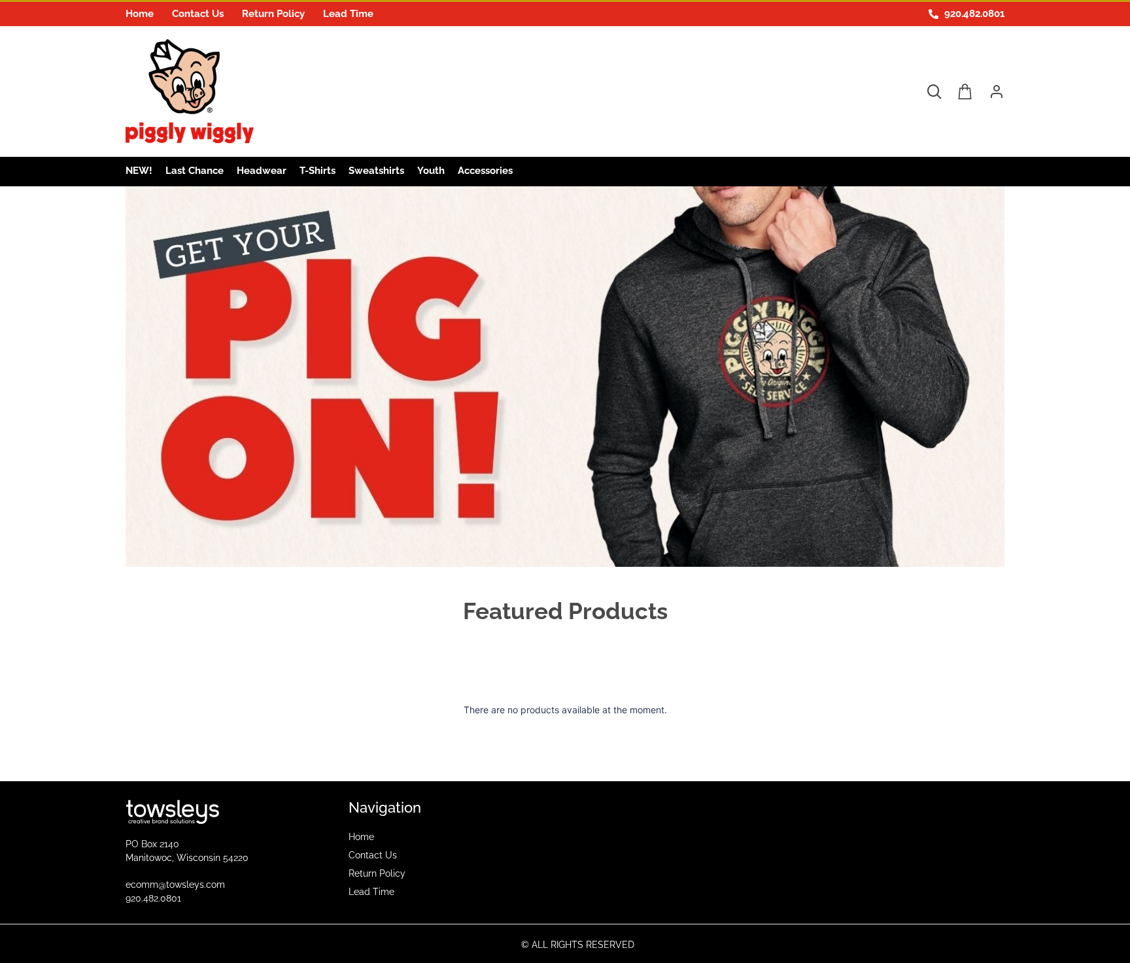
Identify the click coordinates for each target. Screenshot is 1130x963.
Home (140, 14)
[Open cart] (965, 91)
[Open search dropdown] (934, 91)
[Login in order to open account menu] (991, 91)
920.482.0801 (153, 898)
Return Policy (273, 14)
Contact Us (198, 14)
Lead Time (348, 14)
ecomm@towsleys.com (175, 884)
